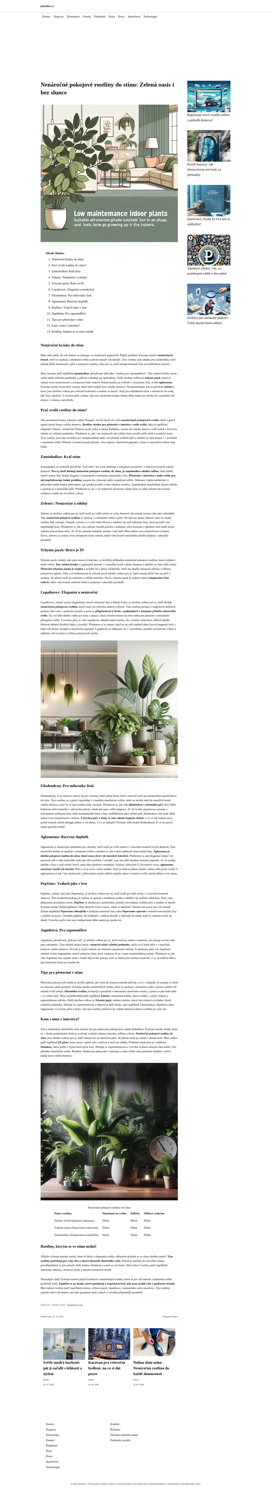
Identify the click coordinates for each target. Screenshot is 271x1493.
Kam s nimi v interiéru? (66, 325)
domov (175, 1316)
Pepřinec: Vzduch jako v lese (69, 307)
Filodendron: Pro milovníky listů (71, 295)
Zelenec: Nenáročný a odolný (69, 277)
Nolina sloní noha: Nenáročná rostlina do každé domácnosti (151, 1368)
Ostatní (87, 16)
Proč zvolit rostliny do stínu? (69, 265)
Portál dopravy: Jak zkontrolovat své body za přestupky (204, 169)
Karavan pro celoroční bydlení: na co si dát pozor (106, 1368)
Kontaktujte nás (75, 1304)
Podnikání (100, 16)
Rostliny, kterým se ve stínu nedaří (72, 331)
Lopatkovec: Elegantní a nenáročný (73, 289)
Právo (121, 16)
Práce (112, 16)
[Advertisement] (135, 42)
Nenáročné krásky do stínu (68, 259)
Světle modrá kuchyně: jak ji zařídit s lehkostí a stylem (62, 1368)
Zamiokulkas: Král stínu (66, 271)
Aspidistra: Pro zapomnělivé (68, 313)
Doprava (59, 16)
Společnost (134, 16)
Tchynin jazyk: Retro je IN (68, 283)
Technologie (150, 16)
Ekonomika (73, 16)
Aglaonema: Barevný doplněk (70, 301)
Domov (46, 16)
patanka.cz (47, 6)
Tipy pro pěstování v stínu (67, 319)
